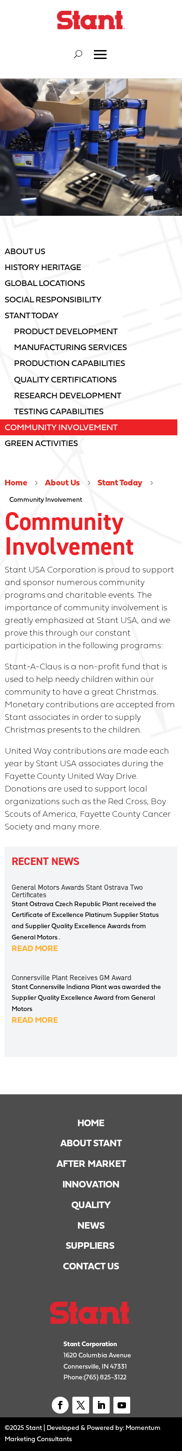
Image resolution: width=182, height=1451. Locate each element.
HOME (91, 1123)
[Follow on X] (80, 1405)
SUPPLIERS (91, 1245)
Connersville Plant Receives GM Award (71, 977)
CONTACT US (91, 1266)
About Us (62, 482)
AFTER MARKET (91, 1164)
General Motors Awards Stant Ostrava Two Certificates (77, 890)
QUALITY (91, 1205)
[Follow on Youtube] (121, 1405)
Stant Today (120, 482)
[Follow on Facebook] (60, 1405)
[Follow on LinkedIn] (101, 1405)
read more (35, 948)
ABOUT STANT (91, 1143)
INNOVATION (91, 1184)
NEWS (91, 1225)
